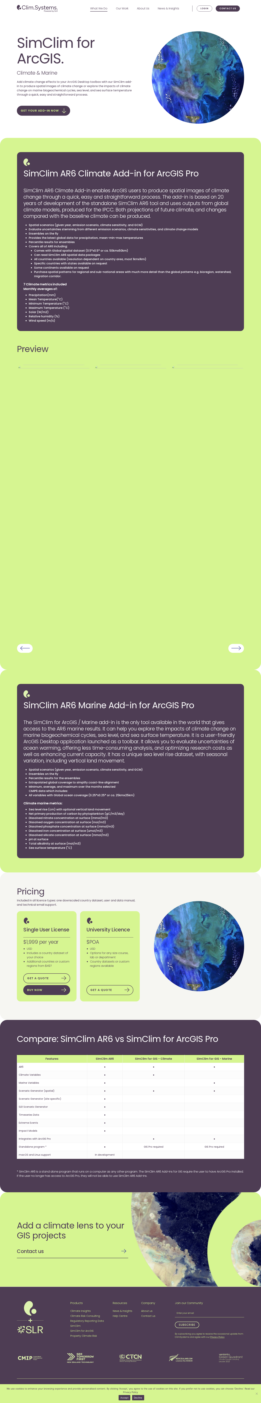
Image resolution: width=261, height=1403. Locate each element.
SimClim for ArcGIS (82, 1331)
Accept (124, 1397)
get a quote (38, 978)
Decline (138, 1397)
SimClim (75, 1326)
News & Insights (122, 1311)
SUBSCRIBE (187, 1325)
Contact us (227, 8)
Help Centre (120, 1316)
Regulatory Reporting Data (87, 1321)
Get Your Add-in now (40, 111)
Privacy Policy (217, 1337)
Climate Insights (80, 1311)
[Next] (236, 648)
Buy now (34, 990)
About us (147, 1311)
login (204, 8)
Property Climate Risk (83, 1336)
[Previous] (25, 648)
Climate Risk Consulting (85, 1316)
